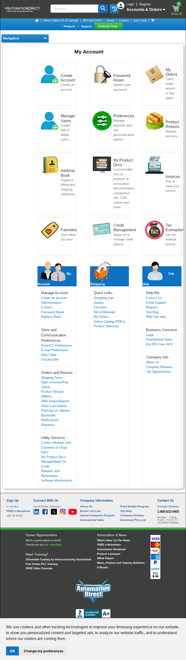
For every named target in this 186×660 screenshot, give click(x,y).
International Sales (159, 339)
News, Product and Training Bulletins (121, 562)
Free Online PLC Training (42, 564)
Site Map (152, 312)
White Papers (105, 558)
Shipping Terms (52, 377)
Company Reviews (159, 367)
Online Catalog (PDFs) (109, 321)
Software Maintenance (56, 480)
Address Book (51, 317)
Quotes (99, 302)
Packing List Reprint (55, 410)
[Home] (37, 20)
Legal (150, 335)
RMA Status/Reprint (55, 401)
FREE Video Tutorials (39, 568)
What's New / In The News (113, 540)
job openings (53, 544)
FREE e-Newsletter (109, 544)
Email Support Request (156, 305)
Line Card (140, 20)
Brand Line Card (90, 511)
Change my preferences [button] (43, 651)
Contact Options (168, 506)
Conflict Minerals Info (56, 443)
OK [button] (12, 651)
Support (87, 26)
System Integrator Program (97, 515)
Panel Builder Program (134, 506)
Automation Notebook (111, 549)
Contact (124, 20)
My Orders (101, 317)
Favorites (100, 307)
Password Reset (52, 312)
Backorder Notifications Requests (50, 420)
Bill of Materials (105, 312)
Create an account (54, 298)
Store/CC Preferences (56, 345)
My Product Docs (53, 457)
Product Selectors (106, 326)
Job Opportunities (158, 371)
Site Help (126, 511)
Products (70, 26)
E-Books (102, 567)
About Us (152, 362)
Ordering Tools (108, 26)
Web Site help (156, 317)
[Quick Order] (153, 20)
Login (130, 4)
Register (145, 4)
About (110, 20)
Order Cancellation (54, 406)
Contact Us (154, 298)
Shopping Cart (104, 298)
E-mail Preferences (54, 350)
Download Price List (133, 520)
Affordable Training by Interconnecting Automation (58, 559)
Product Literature (108, 553)
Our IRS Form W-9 (159, 344)
